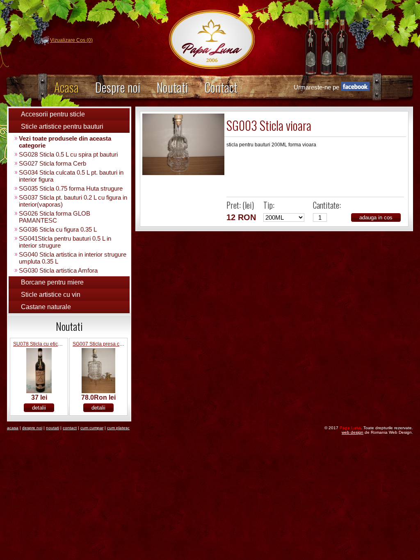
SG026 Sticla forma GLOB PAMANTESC (54, 217)
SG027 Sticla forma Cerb (52, 163)
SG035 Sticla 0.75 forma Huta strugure (71, 188)
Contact (220, 87)
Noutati (172, 87)
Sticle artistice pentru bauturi (62, 126)
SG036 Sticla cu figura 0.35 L (58, 229)
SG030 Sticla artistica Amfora (58, 270)
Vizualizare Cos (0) (71, 40)
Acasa (66, 87)
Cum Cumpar (91, 428)
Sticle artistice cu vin (50, 294)
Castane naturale (46, 306)
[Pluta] (183, 173)
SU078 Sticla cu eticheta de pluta (50, 344)
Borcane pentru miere (52, 282)
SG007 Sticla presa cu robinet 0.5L (111, 344)
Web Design (352, 432)
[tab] (69, 114)
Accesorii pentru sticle (53, 114)
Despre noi (117, 87)
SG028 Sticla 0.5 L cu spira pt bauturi (68, 154)
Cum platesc (118, 428)
